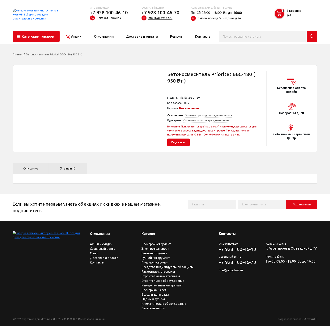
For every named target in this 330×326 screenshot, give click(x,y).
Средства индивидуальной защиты (167, 267)
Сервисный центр (102, 248)
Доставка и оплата (142, 36)
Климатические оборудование (164, 303)
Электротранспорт (155, 248)
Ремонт (176, 36)
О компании (104, 36)
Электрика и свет (154, 290)
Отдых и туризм (153, 299)
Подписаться (302, 204)
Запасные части (153, 308)
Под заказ (178, 142)
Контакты (203, 36)
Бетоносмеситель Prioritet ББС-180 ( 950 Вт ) (54, 54)
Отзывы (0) (68, 168)
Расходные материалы (158, 271)
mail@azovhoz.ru (160, 17)
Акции (76, 36)
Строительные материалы (161, 276)
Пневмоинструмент (156, 262)
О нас (94, 253)
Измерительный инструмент (162, 285)
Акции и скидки (101, 244)
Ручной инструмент (156, 258)
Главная (17, 54)
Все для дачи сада (155, 294)
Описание (30, 168)
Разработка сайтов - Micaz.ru (296, 319)
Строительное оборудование (163, 280)
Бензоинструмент (154, 253)
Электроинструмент (156, 244)
